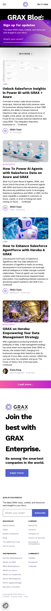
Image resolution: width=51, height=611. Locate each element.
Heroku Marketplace (12, 558)
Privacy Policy (16, 596)
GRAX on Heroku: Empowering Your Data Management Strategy (21, 333)
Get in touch (9, 546)
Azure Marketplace (12, 578)
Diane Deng (15, 370)
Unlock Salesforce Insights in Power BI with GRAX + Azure (24, 93)
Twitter (31, 558)
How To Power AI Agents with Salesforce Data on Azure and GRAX (23, 173)
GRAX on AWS (9, 562)
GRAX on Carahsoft (12, 574)
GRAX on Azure (10, 570)
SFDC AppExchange (12, 583)
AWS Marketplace (11, 566)
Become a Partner (11, 587)
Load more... (25, 384)
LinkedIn (32, 566)
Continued (22, 124)
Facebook (33, 562)
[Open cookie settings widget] (5, 605)
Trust (26, 596)
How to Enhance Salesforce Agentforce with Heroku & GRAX (25, 250)
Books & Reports (11, 534)
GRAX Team (16, 129)
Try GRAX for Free (11, 542)
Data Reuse (24, 54)
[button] (4, 4)
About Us (32, 525)
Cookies (6, 596)
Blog (5, 538)
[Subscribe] (46, 39)
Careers (32, 529)
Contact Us (33, 534)
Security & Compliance (34, 543)
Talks (5, 529)
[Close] (48, 23)
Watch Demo (9, 525)
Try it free (42, 4)
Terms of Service (36, 538)
